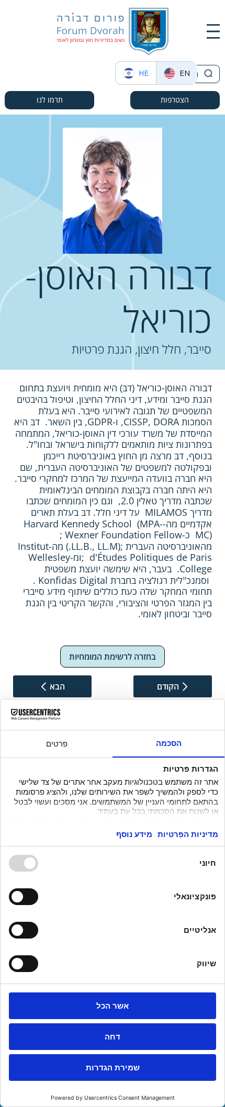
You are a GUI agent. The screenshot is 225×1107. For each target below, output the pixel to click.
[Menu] (213, 31)
